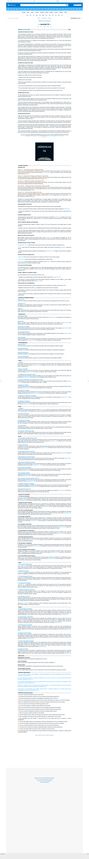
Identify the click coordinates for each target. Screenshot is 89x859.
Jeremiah (12, 18)
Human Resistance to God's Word (26, 617)
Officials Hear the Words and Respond (27, 462)
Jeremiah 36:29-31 (34, 486)
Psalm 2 (20, 247)
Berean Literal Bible (51, 135)
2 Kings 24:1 (66, 208)
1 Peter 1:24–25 (21, 259)
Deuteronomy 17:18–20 (23, 245)
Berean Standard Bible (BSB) (25, 134)
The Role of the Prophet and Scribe (26, 641)
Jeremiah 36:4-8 (64, 322)
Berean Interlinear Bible (59, 135)
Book (38, 26)
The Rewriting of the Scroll (24, 596)
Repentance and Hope (23, 649)
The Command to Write (22, 316)
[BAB (21, 29)
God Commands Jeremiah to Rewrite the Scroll (28, 478)
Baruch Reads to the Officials (25, 467)
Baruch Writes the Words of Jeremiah (27, 451)
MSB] (28, 29)
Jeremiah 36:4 (63, 452)
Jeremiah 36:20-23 (27, 475)
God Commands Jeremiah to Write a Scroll (28, 438)
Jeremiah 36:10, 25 (35, 393)
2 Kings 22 (57, 217)
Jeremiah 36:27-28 (31, 340)
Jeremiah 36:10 (67, 512)
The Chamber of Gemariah (24, 420)
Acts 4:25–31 (21, 261)
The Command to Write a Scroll (25, 564)
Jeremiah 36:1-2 (36, 365)
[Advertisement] (44, 759)
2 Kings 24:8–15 (56, 277)
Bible (9, 18)
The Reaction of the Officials (24, 326)
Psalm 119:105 (21, 299)
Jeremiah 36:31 (54, 552)
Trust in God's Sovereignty (23, 356)
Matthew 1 (37, 280)
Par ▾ (69, 29)
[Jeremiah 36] (44, 160)
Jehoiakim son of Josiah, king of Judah (27, 374)
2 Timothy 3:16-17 (21, 303)
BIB (26, 29)
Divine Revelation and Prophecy (25, 608)
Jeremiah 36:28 (32, 539)
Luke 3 (40, 280)
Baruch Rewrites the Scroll (24, 489)
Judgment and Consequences (25, 633)
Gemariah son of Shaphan (24, 390)
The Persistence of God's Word (25, 625)
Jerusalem (21, 408)
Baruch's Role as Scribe (24, 571)
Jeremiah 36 (63, 247)
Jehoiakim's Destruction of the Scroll (26, 589)
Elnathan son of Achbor (23, 385)
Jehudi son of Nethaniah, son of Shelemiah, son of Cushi (31, 379)
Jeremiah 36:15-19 (25, 470)
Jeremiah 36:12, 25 (26, 387)
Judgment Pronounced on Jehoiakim (26, 483)
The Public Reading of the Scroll (25, 576)
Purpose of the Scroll (23, 444)
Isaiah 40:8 (20, 257)
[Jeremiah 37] (87, 383)
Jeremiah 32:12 (49, 237)
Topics (48, 26)
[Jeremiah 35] (1, 383)
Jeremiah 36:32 (61, 490)
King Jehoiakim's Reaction (24, 473)
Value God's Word (21, 344)
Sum (41, 26)
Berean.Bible (47, 134)
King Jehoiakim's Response (23, 332)
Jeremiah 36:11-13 (65, 397)
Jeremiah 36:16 (65, 328)
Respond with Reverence (23, 352)
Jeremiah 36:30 (61, 533)
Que (51, 26)
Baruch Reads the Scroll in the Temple (27, 456)
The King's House (22, 425)
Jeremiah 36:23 (67, 333)
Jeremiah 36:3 (44, 447)
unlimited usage (37, 135)
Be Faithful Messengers (23, 348)
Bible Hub (42, 134)
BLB (24, 29)
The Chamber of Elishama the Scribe (26, 431)
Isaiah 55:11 (20, 308)
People (44, 26)
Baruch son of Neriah (23, 369)
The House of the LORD (24, 413)
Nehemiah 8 (20, 268)
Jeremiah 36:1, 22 (26, 377)
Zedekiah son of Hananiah (24, 401)
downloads (31, 135)
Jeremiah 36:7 (34, 520)
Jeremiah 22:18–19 (50, 251)
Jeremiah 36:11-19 (22, 584)
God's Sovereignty (21, 337)
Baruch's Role (20, 321)
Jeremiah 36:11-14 (37, 465)
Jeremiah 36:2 (46, 172)
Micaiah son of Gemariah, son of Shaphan (27, 395)
